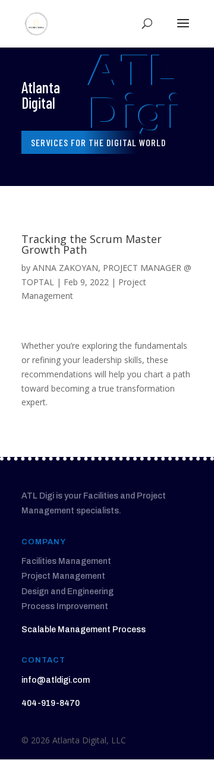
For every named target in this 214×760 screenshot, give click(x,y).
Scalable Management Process (83, 629)
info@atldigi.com (55, 680)
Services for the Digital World (98, 142)
